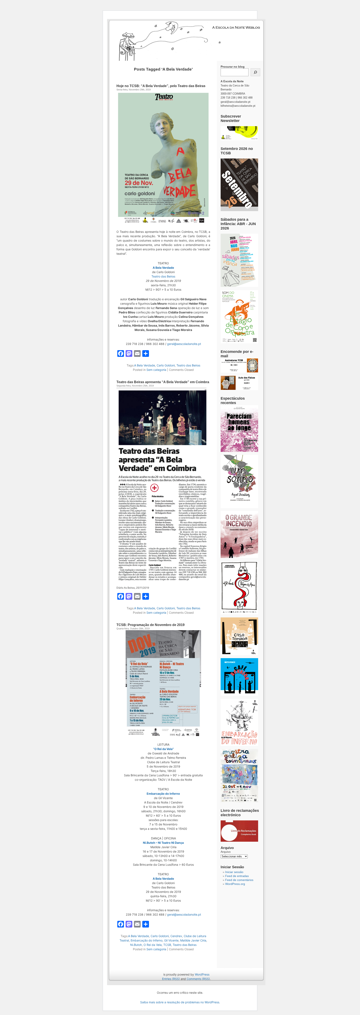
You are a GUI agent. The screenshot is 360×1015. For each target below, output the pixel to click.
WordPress (202, 974)
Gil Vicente (171, 940)
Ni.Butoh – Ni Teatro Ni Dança (163, 842)
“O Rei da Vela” (163, 749)
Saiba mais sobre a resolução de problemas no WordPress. (180, 1002)
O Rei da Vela (153, 945)
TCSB (167, 945)
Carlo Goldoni (166, 365)
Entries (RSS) (171, 979)
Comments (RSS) (198, 979)
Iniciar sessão (234, 872)
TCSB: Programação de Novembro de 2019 (150, 625)
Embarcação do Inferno (163, 793)
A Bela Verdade (163, 267)
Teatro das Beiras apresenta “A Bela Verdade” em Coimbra (162, 382)
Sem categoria (156, 369)
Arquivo (226, 851)
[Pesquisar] (255, 72)
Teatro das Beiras (163, 276)
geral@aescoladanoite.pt (184, 344)
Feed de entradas (237, 876)
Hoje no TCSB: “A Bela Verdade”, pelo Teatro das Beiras (160, 86)
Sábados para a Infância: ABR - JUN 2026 (238, 223)
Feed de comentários (239, 880)
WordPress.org (235, 884)
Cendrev (176, 936)
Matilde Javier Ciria (193, 940)
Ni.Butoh (136, 945)
